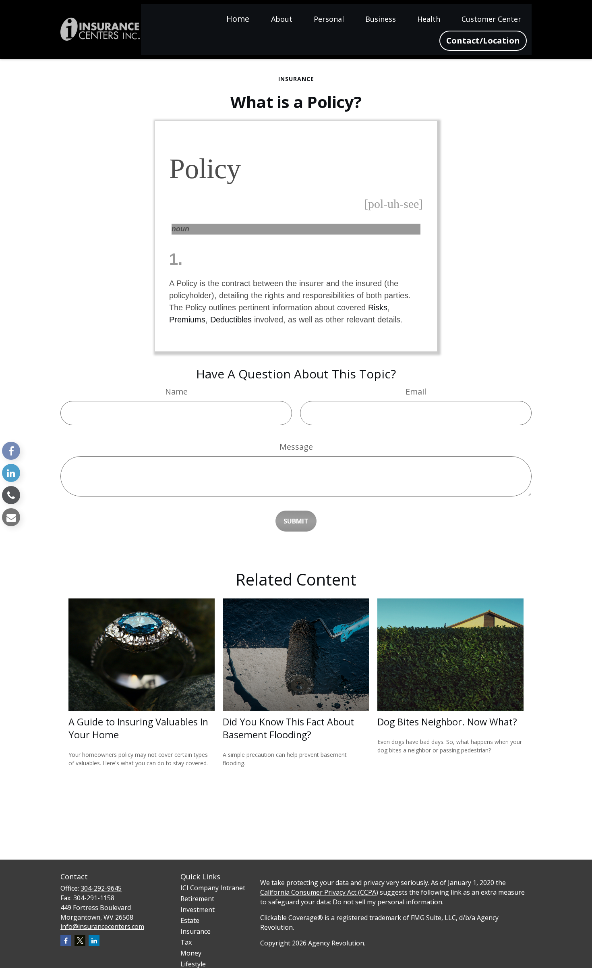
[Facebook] (11, 451)
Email (416, 391)
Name (176, 391)
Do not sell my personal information (387, 901)
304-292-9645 (101, 888)
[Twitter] (80, 940)
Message (296, 446)
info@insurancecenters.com (102, 926)
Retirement (197, 898)
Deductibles (231, 319)
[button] (238, 18)
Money (190, 953)
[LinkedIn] (11, 473)
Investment (197, 909)
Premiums (187, 319)
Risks (377, 307)
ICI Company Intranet (212, 887)
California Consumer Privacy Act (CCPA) (319, 892)
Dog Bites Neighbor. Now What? (447, 721)
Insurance (195, 931)
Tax (186, 942)
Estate (189, 920)
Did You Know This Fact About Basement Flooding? (288, 728)
